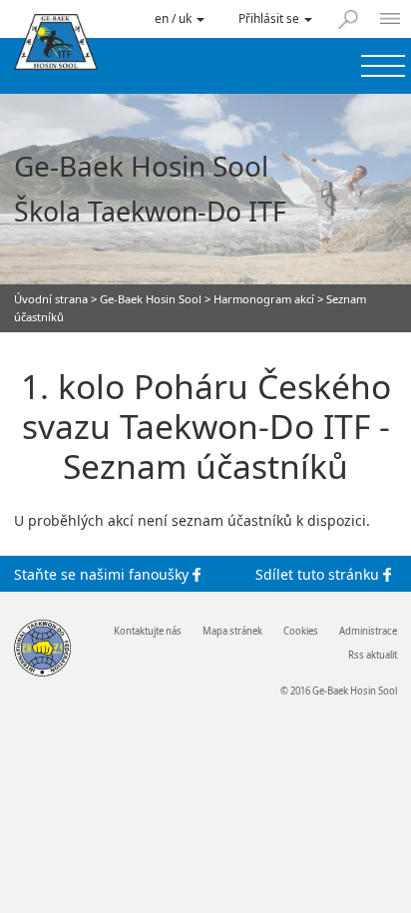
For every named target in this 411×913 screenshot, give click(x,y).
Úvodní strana (51, 298)
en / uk (175, 18)
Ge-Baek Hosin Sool (151, 298)
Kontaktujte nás (148, 632)
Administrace (368, 632)
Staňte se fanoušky (103, 574)
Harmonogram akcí (263, 298)
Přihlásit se (270, 18)
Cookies (300, 632)
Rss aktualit (372, 656)
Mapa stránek (232, 632)
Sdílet (317, 574)
